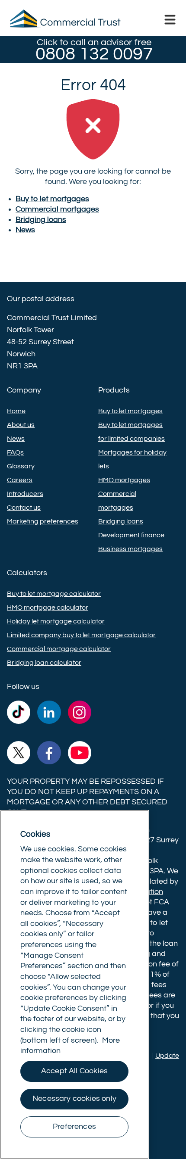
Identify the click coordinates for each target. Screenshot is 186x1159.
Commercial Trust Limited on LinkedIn (49, 714)
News (16, 438)
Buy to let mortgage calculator (54, 593)
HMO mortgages (124, 480)
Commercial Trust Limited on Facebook (49, 754)
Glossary (21, 466)
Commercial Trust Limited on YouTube (79, 754)
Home (16, 411)
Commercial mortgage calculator (59, 648)
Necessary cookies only (74, 1099)
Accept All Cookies (74, 1071)
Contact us (24, 507)
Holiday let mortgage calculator (56, 621)
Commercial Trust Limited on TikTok (18, 714)
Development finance (131, 535)
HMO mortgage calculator (47, 607)
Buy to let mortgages (130, 411)
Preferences (74, 1127)
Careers (19, 480)
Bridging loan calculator (44, 662)
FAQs (15, 452)
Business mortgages (130, 548)
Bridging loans (120, 521)
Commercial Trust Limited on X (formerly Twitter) (18, 754)
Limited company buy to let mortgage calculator (81, 635)
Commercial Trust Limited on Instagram (79, 714)
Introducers (25, 493)
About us (21, 424)
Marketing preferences (42, 521)
